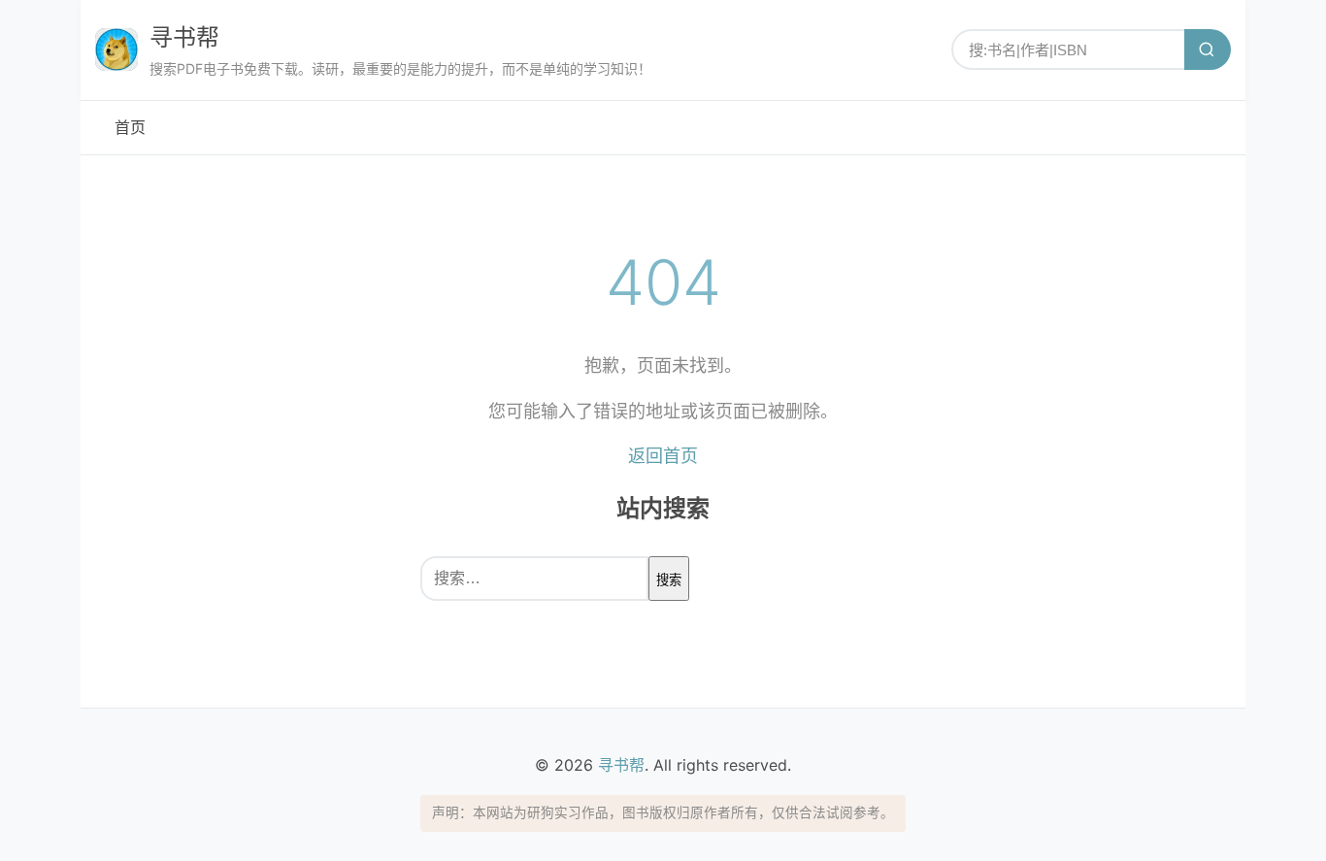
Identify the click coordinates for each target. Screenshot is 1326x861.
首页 (130, 127)
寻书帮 (184, 37)
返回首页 (663, 456)
